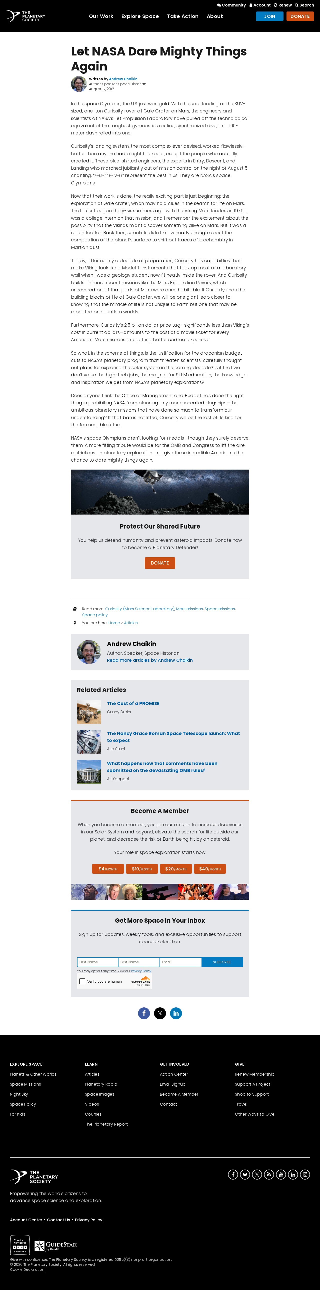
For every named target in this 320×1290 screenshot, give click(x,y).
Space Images (99, 1094)
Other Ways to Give (254, 1114)
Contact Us (58, 1220)
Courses (93, 1114)
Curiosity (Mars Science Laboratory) (139, 609)
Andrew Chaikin (131, 644)
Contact (168, 1104)
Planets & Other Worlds (33, 1074)
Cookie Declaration (27, 1269)
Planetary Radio (101, 1084)
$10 (142, 869)
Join (270, 16)
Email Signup (173, 1084)
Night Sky (19, 1094)
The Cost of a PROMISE (133, 703)
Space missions (220, 609)
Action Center (174, 1074)
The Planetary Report (106, 1124)
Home (114, 623)
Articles (131, 623)
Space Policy (23, 1104)
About (215, 16)
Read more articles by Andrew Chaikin (150, 660)
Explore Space (140, 16)
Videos (92, 1104)
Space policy (95, 615)
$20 (175, 869)
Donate (300, 16)
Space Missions (25, 1084)
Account (262, 5)
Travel (241, 1104)
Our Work (101, 16)
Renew (285, 5)
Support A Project (252, 1084)
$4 (108, 869)
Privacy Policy (141, 971)
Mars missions (189, 609)
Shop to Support (252, 1094)
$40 (210, 869)
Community (234, 5)
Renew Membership (254, 1074)
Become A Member (179, 1094)
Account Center (26, 1220)
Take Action (183, 16)
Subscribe (222, 962)
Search (307, 5)
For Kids (17, 1114)
